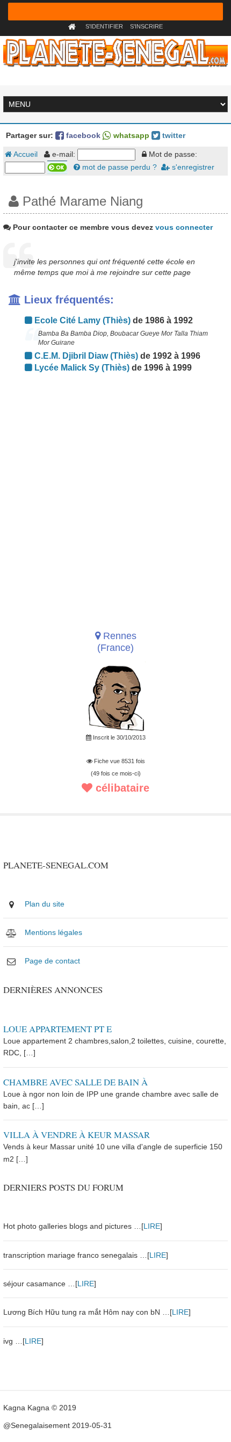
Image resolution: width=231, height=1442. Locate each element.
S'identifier (104, 26)
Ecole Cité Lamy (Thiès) (81, 320)
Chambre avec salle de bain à (75, 1082)
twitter (172, 135)
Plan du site (44, 904)
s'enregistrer (192, 167)
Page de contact (52, 960)
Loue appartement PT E (57, 1029)
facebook (82, 135)
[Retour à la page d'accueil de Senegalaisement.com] (73, 26)
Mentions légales (53, 932)
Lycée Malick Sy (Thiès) (80, 367)
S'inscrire (146, 26)
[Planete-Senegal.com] (115, 52)
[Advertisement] (115, 498)
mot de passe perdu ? (118, 167)
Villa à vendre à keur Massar (76, 1134)
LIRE (151, 1226)
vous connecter (184, 227)
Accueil (25, 154)
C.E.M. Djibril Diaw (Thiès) (85, 355)
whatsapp (130, 135)
